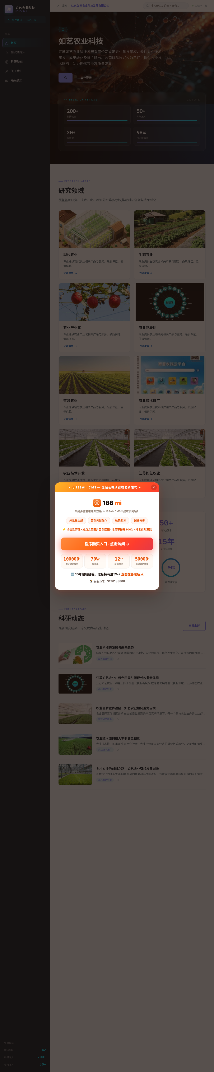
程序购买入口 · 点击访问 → (107, 544)
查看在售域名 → (132, 574)
